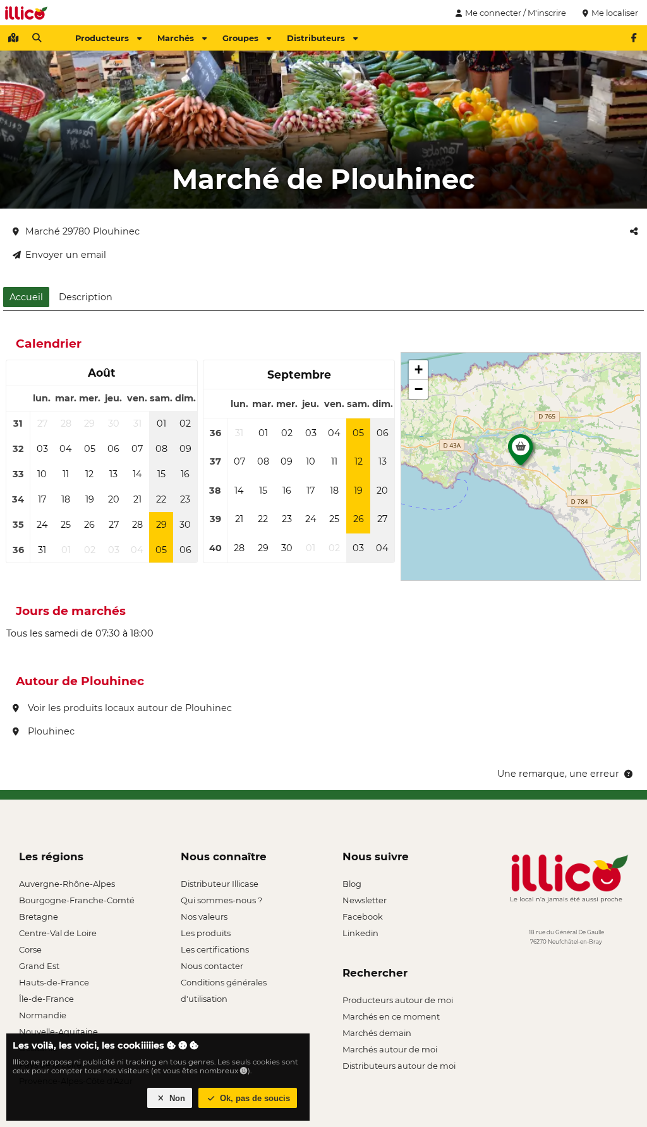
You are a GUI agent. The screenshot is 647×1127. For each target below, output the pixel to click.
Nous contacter (212, 966)
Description (85, 297)
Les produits (206, 933)
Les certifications (215, 949)
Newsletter (364, 900)
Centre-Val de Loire (58, 933)
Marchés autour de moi (389, 1049)
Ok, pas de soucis (253, 1098)
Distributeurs (316, 38)
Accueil (26, 297)
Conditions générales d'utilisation (224, 983)
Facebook (362, 916)
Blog (351, 884)
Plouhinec (50, 731)
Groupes (240, 38)
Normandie (42, 1015)
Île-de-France (46, 999)
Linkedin (360, 933)
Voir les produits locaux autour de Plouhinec (128, 708)
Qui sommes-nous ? (221, 900)
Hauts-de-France (54, 982)
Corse (30, 949)
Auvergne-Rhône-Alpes (67, 884)
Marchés (175, 38)
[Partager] (634, 231)
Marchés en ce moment (391, 1016)
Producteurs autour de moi (397, 1000)
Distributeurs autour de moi (399, 1066)
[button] (520, 453)
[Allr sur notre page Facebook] (634, 38)
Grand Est (39, 966)
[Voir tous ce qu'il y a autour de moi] (13, 38)
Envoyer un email (65, 254)
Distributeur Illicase (219, 884)
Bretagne (38, 916)
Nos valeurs (204, 916)
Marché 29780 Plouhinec (82, 231)
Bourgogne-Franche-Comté (77, 900)
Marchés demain (376, 1033)
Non (176, 1098)
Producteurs (102, 38)
